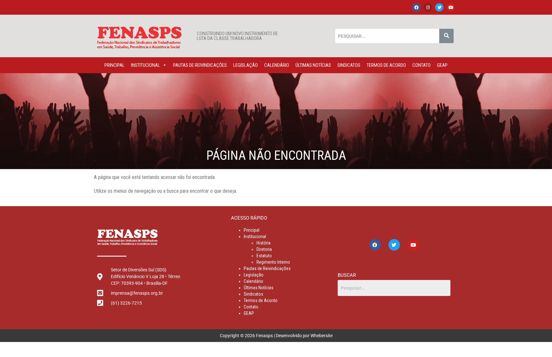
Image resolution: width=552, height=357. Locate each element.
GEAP (442, 65)
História (264, 242)
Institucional (145, 65)
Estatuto (264, 255)
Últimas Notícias (313, 65)
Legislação (245, 65)
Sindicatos (348, 65)
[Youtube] (451, 7)
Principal (114, 65)
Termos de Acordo (386, 65)
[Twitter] (439, 7)
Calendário (276, 65)
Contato (421, 65)
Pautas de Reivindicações (200, 65)
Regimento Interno (273, 262)
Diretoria (264, 249)
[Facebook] (416, 7)
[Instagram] (428, 7)
